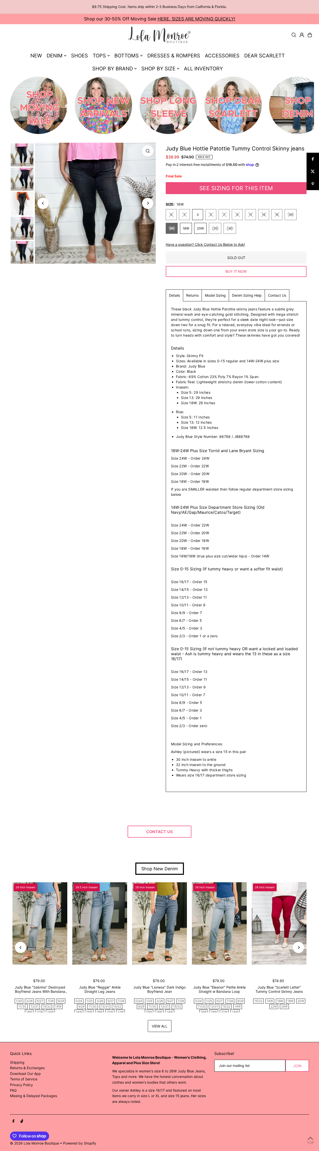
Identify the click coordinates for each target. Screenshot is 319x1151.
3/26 (29, 1001)
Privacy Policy (21, 1085)
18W (186, 228)
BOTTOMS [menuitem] (126, 56)
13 (263, 215)
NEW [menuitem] (36, 56)
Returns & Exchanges (27, 1068)
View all (159, 1026)
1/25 (19, 1001)
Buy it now (236, 271)
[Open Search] (294, 35)
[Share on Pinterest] (313, 184)
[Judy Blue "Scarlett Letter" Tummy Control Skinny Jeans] (279, 923)
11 (250, 215)
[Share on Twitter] (313, 171)
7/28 (50, 1001)
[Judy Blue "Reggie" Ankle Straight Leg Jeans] (99, 923)
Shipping (17, 1062)
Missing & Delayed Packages (33, 1096)
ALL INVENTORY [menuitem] (203, 69)
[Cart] (310, 35)
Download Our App (25, 1073)
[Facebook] (13, 1121)
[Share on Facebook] (313, 159)
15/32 (47, 1006)
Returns (192, 295)
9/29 (61, 1001)
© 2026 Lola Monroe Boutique (34, 1143)
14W (290, 215)
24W (229, 228)
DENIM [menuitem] (55, 56)
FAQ (13, 1090)
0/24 (79, 1001)
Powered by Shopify (79, 1143)
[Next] (147, 203)
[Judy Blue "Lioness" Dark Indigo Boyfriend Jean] (159, 923)
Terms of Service (23, 1079)
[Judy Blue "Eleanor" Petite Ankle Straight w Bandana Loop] (219, 923)
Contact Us (277, 295)
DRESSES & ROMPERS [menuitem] (173, 56)
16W (171, 228)
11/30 (22, 1006)
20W (200, 228)
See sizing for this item (236, 188)
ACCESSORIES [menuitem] (222, 56)
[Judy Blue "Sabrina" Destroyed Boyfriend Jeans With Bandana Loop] (39, 923)
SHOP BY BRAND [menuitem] (112, 69)
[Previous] (43, 203)
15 (277, 215)
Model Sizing (215, 295)
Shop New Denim (159, 868)
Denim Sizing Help (247, 295)
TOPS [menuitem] (99, 56)
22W (215, 228)
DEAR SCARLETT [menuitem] (264, 56)
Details (174, 295)
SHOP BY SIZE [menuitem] (158, 69)
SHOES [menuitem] (79, 56)
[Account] (302, 35)
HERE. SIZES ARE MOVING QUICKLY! (196, 18)
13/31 (35, 1006)
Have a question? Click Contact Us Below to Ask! (205, 245)
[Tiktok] (21, 1121)
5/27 (40, 1001)
